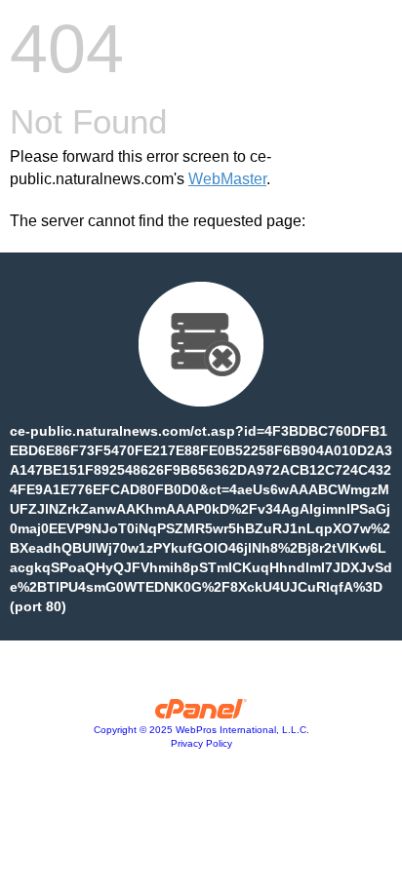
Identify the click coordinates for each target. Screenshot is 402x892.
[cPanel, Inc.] (201, 713)
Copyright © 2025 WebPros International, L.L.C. (201, 729)
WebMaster (227, 179)
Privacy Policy (201, 743)
